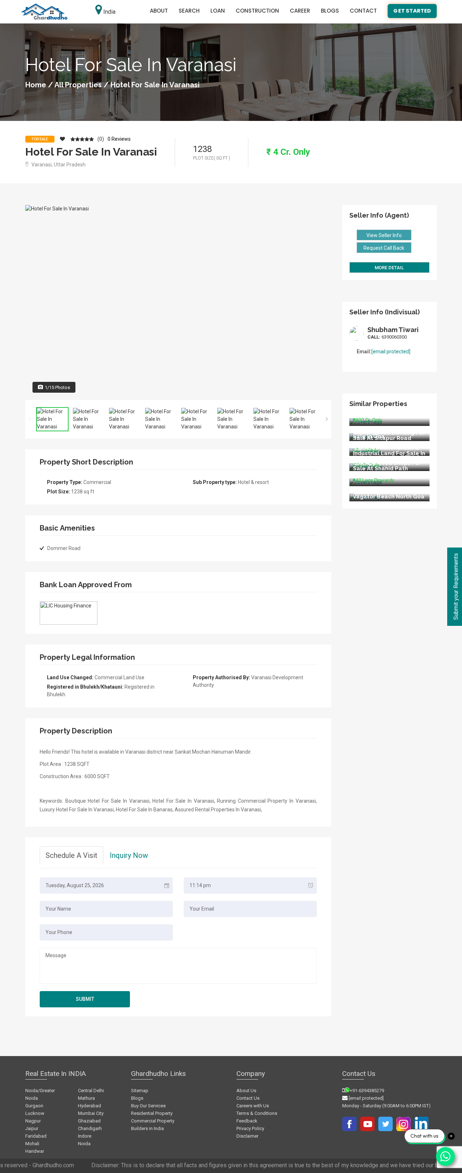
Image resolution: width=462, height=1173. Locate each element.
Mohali (32, 1143)
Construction (257, 10)
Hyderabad (89, 1105)
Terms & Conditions (256, 1113)
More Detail (389, 267)
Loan (217, 10)
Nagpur (33, 1121)
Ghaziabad (89, 1121)
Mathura (86, 1098)
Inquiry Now (129, 855)
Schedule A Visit (71, 855)
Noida (84, 1143)
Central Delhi (91, 1090)
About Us (246, 1090)
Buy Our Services (148, 1105)
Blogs (330, 10)
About (159, 10)
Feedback (246, 1121)
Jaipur (31, 1128)
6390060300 (387, 337)
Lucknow (34, 1113)
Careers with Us (252, 1105)
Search (189, 10)
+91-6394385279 (367, 1090)
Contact (363, 10)
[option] (178, 302)
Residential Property (152, 1113)
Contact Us (248, 1098)
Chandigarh (90, 1128)
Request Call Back (383, 248)
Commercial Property (152, 1121)
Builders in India (147, 1128)
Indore (84, 1136)
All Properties (78, 84)
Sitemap (139, 1090)
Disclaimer (247, 1136)
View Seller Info (384, 235)
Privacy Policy (250, 1128)
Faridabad (36, 1136)
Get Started (412, 10)
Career (300, 10)
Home (35, 84)
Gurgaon (34, 1105)
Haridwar (34, 1151)
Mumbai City (91, 1113)
